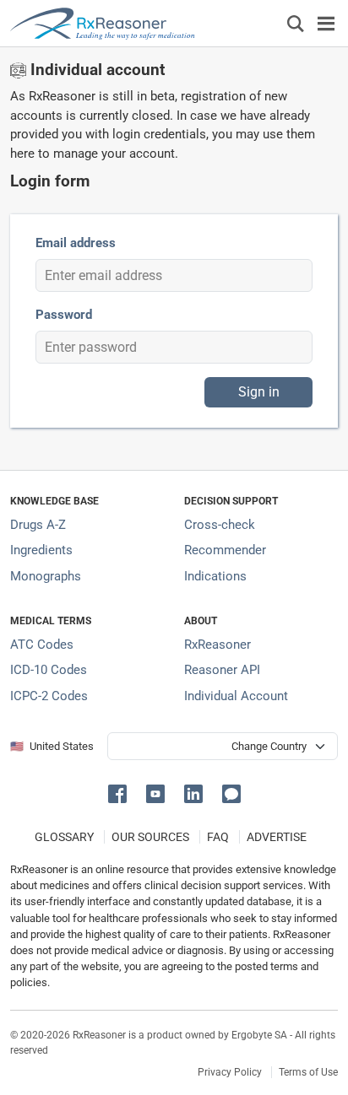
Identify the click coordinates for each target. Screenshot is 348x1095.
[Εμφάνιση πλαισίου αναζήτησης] (295, 23)
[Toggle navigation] (326, 23)
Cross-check (219, 524)
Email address (75, 243)
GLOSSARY (64, 837)
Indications (215, 576)
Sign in (259, 392)
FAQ (218, 837)
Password (63, 314)
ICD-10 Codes (48, 669)
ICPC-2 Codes (49, 696)
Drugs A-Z (38, 524)
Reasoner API (222, 669)
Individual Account (236, 696)
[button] (120, 792)
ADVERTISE (277, 837)
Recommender (225, 550)
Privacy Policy (230, 1072)
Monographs (45, 576)
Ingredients (41, 550)
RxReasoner (217, 644)
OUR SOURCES (150, 837)
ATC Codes (41, 644)
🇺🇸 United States (52, 746)
